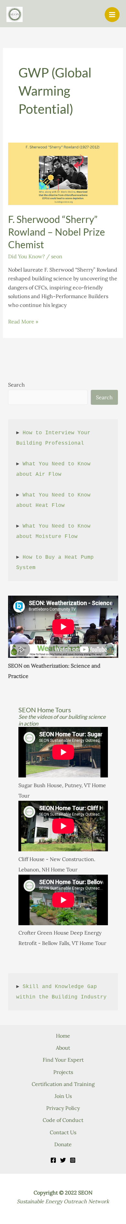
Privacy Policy (63, 1108)
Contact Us (63, 1132)
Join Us (63, 1096)
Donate (63, 1144)
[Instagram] (73, 1160)
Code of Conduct (63, 1120)
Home (63, 1035)
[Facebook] (53, 1160)
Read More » (23, 322)
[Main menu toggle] (112, 14)
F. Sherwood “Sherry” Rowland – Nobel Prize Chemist (56, 231)
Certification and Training (63, 1084)
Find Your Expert (63, 1059)
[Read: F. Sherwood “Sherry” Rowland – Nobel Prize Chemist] (63, 173)
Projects (63, 1072)
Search (16, 384)
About (63, 1047)
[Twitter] (63, 1160)
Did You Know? (26, 256)
